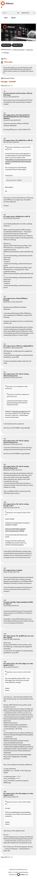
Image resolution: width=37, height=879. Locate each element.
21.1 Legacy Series (9, 140)
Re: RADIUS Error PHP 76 (24, 140)
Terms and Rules (17, 869)
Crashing (19, 570)
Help (11, 869)
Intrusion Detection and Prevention (14, 93)
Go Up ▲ (24, 869)
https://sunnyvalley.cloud (20, 411)
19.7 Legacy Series (9, 636)
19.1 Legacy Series (9, 663)
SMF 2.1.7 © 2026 (13, 872)
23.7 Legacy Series (9, 115)
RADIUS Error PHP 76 (23, 216)
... (10, 85)
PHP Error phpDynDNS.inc (24, 346)
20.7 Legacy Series (9, 298)
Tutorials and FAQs (9, 602)
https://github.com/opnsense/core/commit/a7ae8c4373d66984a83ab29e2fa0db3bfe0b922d (18, 161)
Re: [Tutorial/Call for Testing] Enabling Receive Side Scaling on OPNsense (16, 116)
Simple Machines (23, 872)
